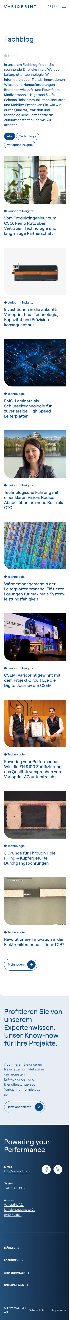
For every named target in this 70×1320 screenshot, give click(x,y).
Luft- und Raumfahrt (42, 90)
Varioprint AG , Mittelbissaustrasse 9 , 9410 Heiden (19, 1209)
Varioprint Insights (20, 145)
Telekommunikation (34, 100)
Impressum (56, 1305)
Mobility (17, 105)
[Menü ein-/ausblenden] (64, 7)
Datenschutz (34, 1305)
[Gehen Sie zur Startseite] (26, 7)
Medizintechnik (16, 95)
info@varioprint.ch (17, 1171)
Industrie (58, 100)
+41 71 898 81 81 (14, 1188)
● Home (11, 56)
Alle (9, 136)
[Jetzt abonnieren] (24, 1107)
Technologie (27, 136)
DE (49, 6)
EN (55, 6)
